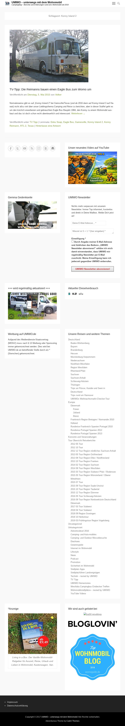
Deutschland (74, 339)
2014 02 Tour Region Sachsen (85, 465)
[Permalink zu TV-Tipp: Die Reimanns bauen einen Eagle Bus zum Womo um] (62, 56)
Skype (45, 148)
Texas (31, 125)
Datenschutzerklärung (17, 705)
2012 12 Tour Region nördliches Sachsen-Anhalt (93, 451)
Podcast (74, 559)
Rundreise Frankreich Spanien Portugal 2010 (92, 426)
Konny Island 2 (95, 122)
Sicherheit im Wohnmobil (82, 566)
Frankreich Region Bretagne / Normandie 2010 (92, 419)
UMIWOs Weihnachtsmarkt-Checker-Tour (90, 399)
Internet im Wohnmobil (81, 548)
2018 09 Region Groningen (83, 513)
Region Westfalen (79, 367)
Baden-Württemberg (80, 343)
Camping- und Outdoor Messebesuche (89, 538)
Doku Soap (56, 122)
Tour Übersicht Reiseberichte (81, 440)
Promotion (75, 562)
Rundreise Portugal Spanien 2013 (86, 433)
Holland (74, 423)
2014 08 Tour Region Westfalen (85, 468)
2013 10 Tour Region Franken (84, 461)
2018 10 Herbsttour (80, 517)
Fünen (76, 409)
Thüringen (75, 385)
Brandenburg (77, 350)
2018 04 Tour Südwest (81, 510)
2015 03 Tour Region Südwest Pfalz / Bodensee (93, 472)
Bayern (74, 346)
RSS (31, 148)
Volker (58, 94)
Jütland (76, 412)
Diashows (75, 541)
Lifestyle (75, 552)
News (73, 555)
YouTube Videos (78, 593)
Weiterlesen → (78, 113)
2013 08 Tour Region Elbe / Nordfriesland (90, 458)
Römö (76, 416)
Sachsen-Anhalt (78, 378)
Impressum (12, 702)
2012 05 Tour (77, 444)
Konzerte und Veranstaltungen (82, 437)
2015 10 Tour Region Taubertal (85, 489)
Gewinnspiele (77, 545)
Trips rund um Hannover (82, 395)
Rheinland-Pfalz (78, 371)
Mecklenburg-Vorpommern (83, 357)
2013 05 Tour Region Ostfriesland (86, 454)
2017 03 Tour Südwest (81, 506)
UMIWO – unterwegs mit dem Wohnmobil (37, 2)
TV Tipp (34, 122)
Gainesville (80, 122)
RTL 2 (23, 125)
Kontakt (52, 148)
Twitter (17, 148)
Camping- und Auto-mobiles (84, 534)
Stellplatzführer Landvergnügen (85, 572)
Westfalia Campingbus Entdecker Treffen (90, 586)
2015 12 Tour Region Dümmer (85, 492)
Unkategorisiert (75, 527)
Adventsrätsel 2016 (80, 531)
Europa (71, 402)
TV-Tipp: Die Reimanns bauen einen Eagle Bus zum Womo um (50, 89)
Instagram (38, 148)
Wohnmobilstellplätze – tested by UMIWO (90, 590)
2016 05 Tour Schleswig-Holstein (86, 496)
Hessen (74, 353)
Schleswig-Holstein (80, 381)
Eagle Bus (68, 122)
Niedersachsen (78, 360)
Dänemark (75, 405)
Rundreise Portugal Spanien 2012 (86, 430)
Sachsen (75, 374)
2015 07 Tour (77, 482)
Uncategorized (75, 524)
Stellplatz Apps (78, 569)
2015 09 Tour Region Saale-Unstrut (87, 486)
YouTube (24, 148)
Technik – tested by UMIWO (84, 576)
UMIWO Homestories (81, 583)
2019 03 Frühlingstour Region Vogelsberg (90, 520)
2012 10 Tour (77, 447)
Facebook (10, 148)
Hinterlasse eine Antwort (48, 125)
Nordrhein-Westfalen (80, 364)
